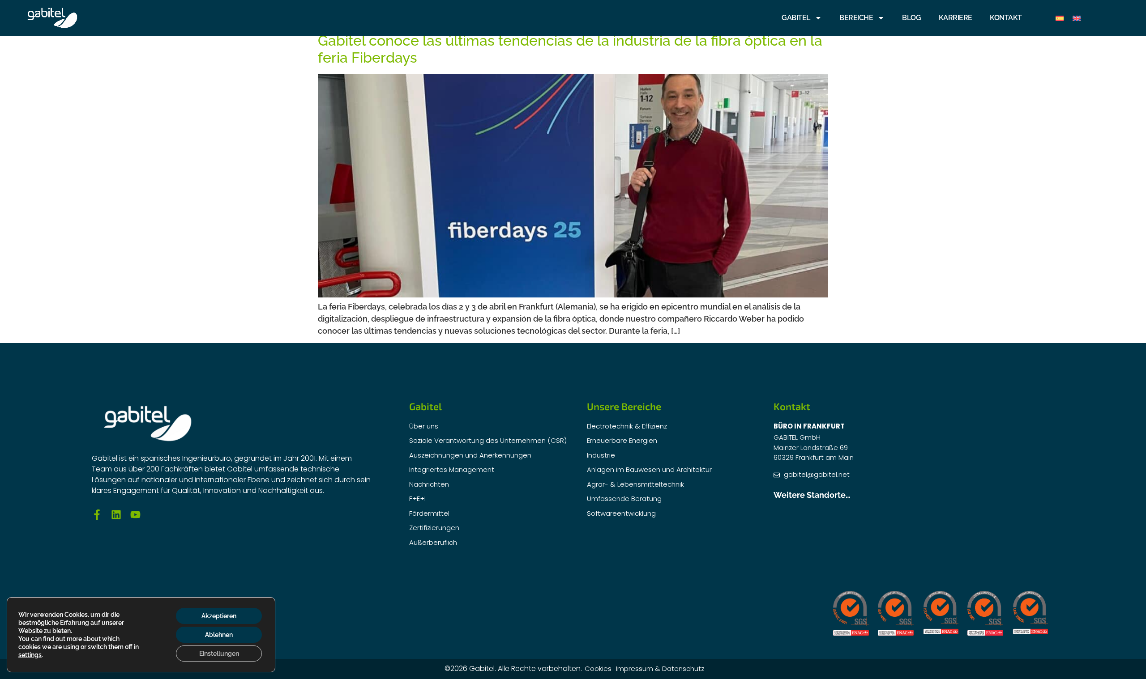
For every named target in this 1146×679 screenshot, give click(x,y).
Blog (911, 17)
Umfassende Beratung (624, 498)
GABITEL (796, 17)
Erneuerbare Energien (622, 440)
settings (30, 654)
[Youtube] (135, 514)
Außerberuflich (433, 542)
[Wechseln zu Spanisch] (1059, 18)
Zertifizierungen (434, 527)
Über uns (423, 426)
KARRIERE (955, 17)
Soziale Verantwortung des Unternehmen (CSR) (488, 440)
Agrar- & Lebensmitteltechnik (635, 484)
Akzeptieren (218, 616)
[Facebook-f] (97, 514)
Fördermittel (429, 513)
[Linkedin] (116, 514)
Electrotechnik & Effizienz (627, 426)
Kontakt (1006, 17)
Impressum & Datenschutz (660, 668)
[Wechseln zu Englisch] (1076, 18)
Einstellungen (219, 653)
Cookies (598, 668)
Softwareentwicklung (621, 513)
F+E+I (417, 498)
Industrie (601, 455)
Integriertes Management (451, 469)
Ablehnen (219, 634)
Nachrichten (429, 484)
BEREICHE (856, 17)
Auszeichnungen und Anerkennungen (470, 455)
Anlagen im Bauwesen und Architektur (649, 469)
